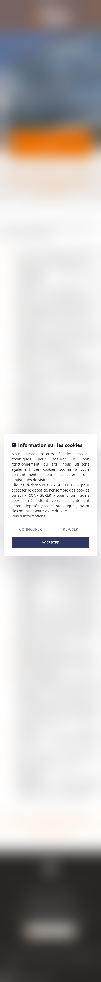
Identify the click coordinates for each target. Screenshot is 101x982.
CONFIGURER (30, 529)
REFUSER (70, 529)
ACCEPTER (50, 542)
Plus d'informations (28, 516)
